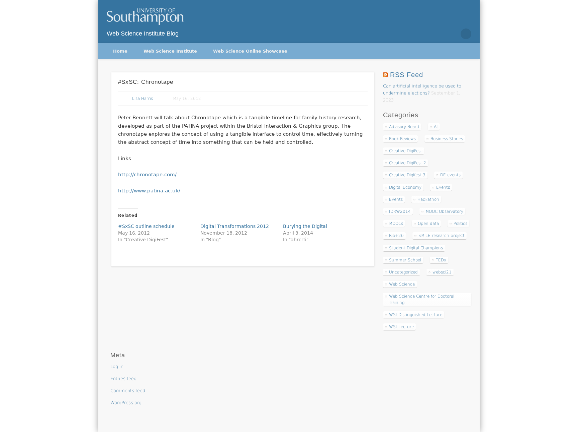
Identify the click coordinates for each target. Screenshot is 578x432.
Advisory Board (404, 126)
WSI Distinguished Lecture (415, 314)
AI (436, 126)
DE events (450, 175)
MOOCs (396, 223)
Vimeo (451, 33)
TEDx (441, 260)
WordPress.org (125, 402)
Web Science (402, 284)
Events (443, 187)
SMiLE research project (441, 235)
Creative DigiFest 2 (407, 163)
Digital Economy (405, 187)
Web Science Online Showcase (250, 51)
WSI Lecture (401, 326)
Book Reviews (402, 138)
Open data (428, 223)
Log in (116, 366)
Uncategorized (403, 272)
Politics (460, 223)
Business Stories (446, 138)
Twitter (437, 33)
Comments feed (127, 390)
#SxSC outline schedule (146, 226)
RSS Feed (406, 74)
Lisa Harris (142, 98)
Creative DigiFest (405, 150)
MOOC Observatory (444, 211)
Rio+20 (396, 235)
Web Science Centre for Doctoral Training (421, 299)
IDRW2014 (400, 211)
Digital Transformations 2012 (234, 226)
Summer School (405, 260)
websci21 (442, 272)
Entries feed (123, 378)
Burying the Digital (305, 226)
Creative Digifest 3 (407, 175)
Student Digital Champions (416, 248)
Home (120, 51)
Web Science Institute (170, 51)
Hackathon (428, 199)
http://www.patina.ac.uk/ (149, 191)
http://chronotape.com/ (147, 175)
